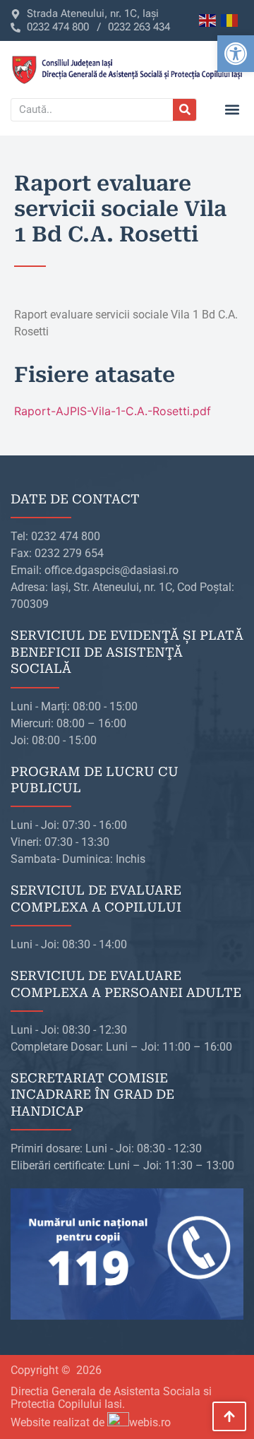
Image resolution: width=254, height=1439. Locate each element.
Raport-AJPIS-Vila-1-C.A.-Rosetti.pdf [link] (112, 411)
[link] (235, 53)
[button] (231, 109)
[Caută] (184, 110)
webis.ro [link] (150, 1422)
